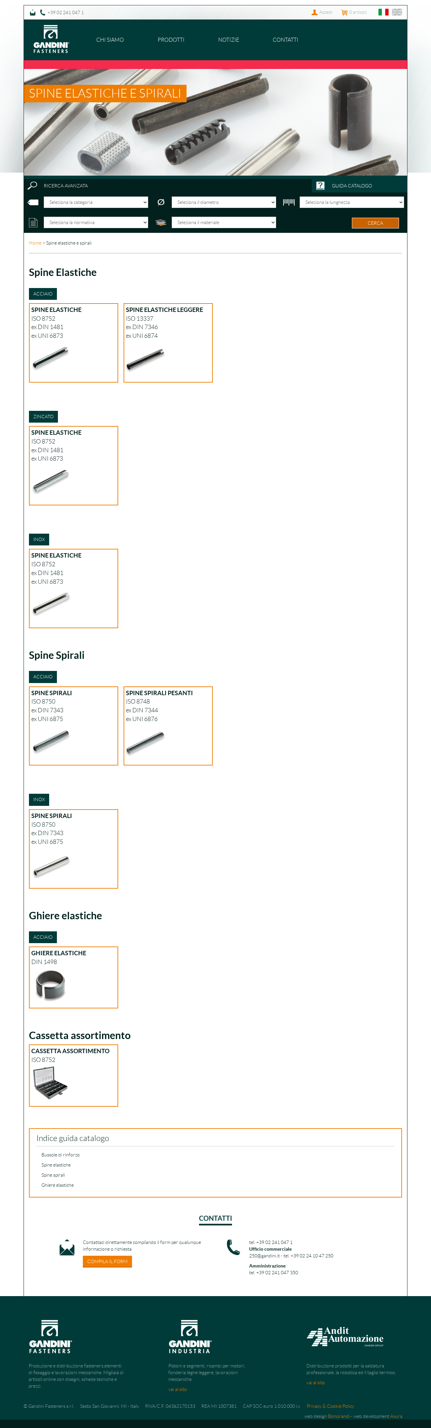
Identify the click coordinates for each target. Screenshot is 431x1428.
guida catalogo (352, 185)
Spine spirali (53, 1175)
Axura (396, 1416)
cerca (375, 223)
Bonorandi (339, 1416)
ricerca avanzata (66, 185)
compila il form (107, 1261)
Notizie (228, 40)
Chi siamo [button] (110, 40)
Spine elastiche (56, 1165)
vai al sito (177, 1389)
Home (35, 243)
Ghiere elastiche (57, 1185)
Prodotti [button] (171, 40)
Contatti (285, 40)
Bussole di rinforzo (60, 1154)
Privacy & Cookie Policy (330, 1406)
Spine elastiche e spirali (105, 93)
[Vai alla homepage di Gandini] (51, 28)
